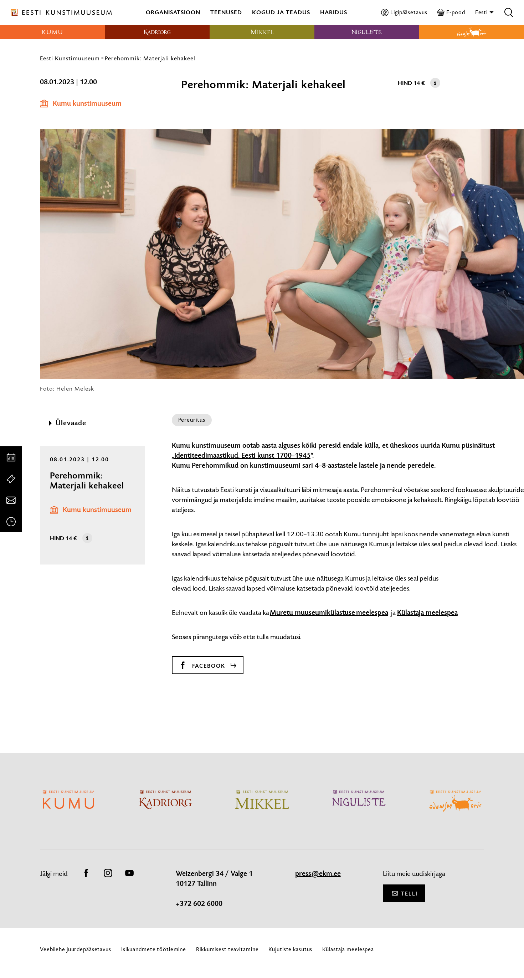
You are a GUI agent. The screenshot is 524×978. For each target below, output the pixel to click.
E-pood (455, 12)
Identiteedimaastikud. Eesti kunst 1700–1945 (242, 455)
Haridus (333, 12)
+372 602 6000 (199, 903)
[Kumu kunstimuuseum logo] (52, 32)
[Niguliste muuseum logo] (366, 32)
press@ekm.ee (318, 873)
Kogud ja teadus (281, 12)
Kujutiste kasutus (290, 949)
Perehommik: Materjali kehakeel (150, 58)
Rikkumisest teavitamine (227, 949)
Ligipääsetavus (408, 12)
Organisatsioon (173, 12)
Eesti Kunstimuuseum (70, 58)
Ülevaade (71, 423)
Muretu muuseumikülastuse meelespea (329, 612)
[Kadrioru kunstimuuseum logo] (157, 32)
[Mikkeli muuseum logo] (262, 32)
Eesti (482, 12)
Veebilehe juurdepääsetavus (75, 949)
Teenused (226, 12)
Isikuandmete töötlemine (153, 949)
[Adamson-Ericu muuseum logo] (471, 32)
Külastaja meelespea (427, 612)
